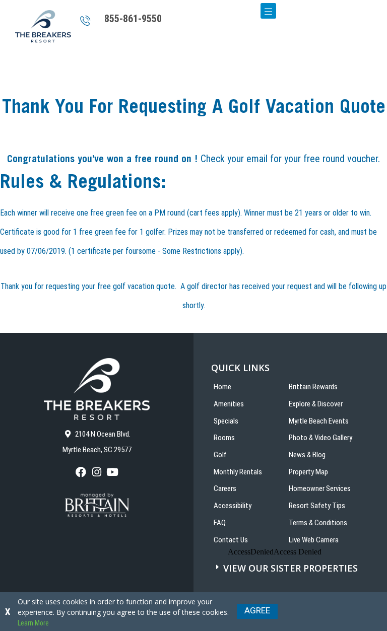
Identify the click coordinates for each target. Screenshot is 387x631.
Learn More (33, 623)
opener (268, 11)
